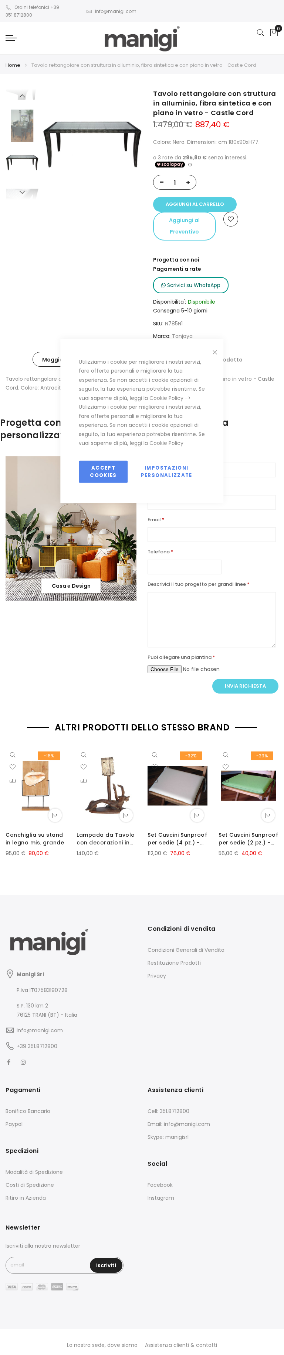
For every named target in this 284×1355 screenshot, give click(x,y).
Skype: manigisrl (168, 1137)
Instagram (161, 1198)
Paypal (14, 1124)
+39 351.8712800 (37, 1046)
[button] (13, 780)
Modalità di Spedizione (34, 1172)
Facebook (160, 1185)
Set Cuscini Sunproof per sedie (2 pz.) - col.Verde (248, 839)
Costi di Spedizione (30, 1185)
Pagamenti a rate (177, 269)
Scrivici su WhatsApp (193, 285)
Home (13, 65)
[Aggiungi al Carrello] (55, 815)
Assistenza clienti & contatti (181, 1345)
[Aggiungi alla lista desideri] (230, 219)
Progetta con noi (176, 259)
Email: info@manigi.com (179, 1124)
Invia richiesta (245, 685)
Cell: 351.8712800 (168, 1111)
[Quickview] (14, 754)
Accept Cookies (103, 471)
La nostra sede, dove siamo (102, 1345)
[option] (22, 162)
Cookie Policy (166, 397)
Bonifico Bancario (28, 1111)
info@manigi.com (115, 11)
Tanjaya (182, 336)
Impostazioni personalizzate (166, 471)
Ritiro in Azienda (26, 1198)
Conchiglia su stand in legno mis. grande (35, 838)
